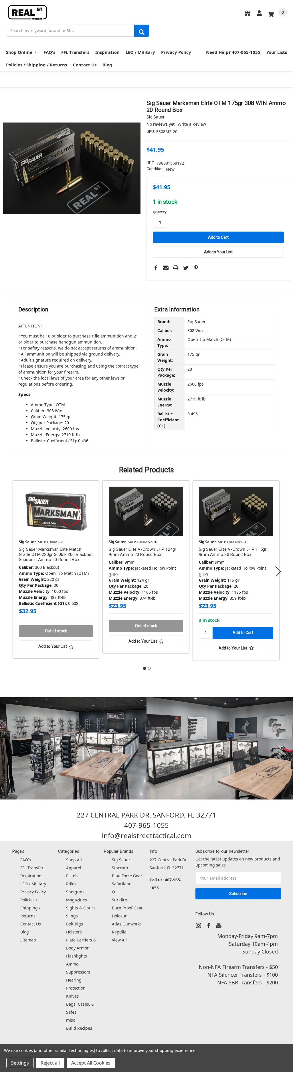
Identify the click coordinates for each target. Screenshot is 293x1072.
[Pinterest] (196, 268)
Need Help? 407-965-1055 (233, 52)
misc (70, 1020)
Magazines (76, 900)
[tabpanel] (56, 570)
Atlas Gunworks (127, 924)
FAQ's (49, 52)
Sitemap (28, 940)
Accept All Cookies (90, 1063)
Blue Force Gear (127, 875)
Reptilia (119, 932)
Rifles (71, 884)
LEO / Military (140, 52)
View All (119, 940)
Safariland (122, 884)
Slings (72, 916)
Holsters (74, 932)
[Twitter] (186, 268)
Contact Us (84, 65)
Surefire (119, 900)
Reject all (50, 1063)
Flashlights (76, 956)
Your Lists (276, 52)
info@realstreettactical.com (146, 835)
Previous (13, 571)
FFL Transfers (75, 52)
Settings (20, 1063)
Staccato (120, 867)
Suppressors (78, 972)
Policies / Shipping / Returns (36, 65)
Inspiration (107, 52)
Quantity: (160, 212)
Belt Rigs (74, 924)
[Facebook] (156, 268)
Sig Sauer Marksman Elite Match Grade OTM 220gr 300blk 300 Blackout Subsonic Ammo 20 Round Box (56, 554)
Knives (72, 996)
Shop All (74, 859)
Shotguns (75, 892)
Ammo (72, 964)
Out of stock (56, 631)
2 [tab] (149, 668)
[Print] (176, 268)
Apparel (73, 867)
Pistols (72, 875)
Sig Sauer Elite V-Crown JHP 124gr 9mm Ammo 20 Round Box (142, 552)
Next (278, 571)
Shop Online (19, 52)
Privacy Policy (176, 52)
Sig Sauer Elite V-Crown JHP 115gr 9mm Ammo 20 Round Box (232, 552)
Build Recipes (79, 1028)
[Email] (166, 268)
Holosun (120, 916)
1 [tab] (144, 668)
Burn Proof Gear (127, 908)
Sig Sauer (121, 859)
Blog (107, 65)
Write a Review (192, 124)
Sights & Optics (81, 908)
